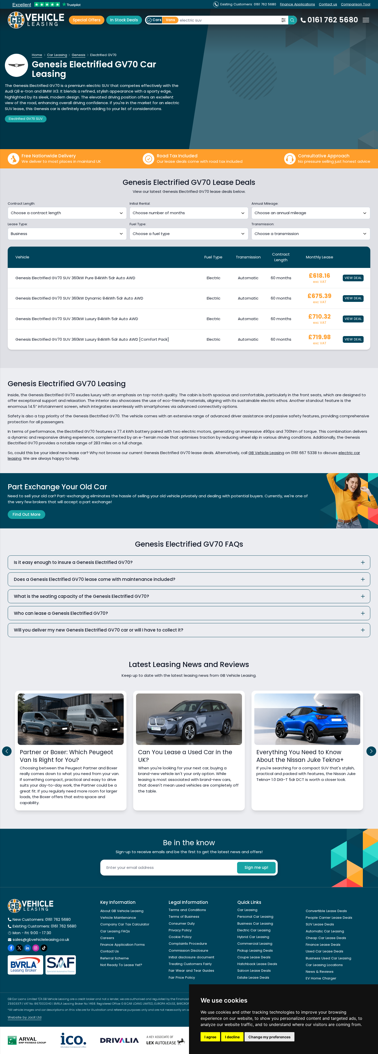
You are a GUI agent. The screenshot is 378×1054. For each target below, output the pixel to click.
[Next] (371, 751)
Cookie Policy (180, 936)
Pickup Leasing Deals (255, 950)
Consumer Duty (182, 923)
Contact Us (109, 951)
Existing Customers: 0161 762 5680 (44, 926)
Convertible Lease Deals (326, 910)
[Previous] (7, 751)
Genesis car (45, 108)
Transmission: (262, 224)
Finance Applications (297, 4)
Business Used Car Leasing (328, 958)
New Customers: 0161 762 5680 (42, 919)
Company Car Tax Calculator (124, 924)
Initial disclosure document (191, 957)
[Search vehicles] (292, 20)
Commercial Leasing (254, 943)
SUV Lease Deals (320, 924)
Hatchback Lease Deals (257, 963)
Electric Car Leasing (254, 930)
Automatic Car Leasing (325, 931)
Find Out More (26, 514)
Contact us (328, 4)
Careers (107, 937)
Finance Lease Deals (323, 944)
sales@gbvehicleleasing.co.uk (41, 939)
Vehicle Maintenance (118, 917)
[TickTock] (44, 947)
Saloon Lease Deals (254, 970)
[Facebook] (11, 947)
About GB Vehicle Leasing (121, 910)
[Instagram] (35, 947)
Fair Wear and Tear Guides (191, 970)
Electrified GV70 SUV (26, 118)
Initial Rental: (140, 203)
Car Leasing (247, 909)
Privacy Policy (180, 930)
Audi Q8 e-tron (19, 91)
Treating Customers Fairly (190, 963)
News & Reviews (320, 971)
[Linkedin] (27, 947)
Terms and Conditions (187, 909)
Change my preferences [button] (269, 1037)
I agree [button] (210, 1037)
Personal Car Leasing (255, 916)
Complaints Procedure (188, 943)
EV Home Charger (321, 978)
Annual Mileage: (264, 203)
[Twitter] (19, 947)
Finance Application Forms (122, 944)
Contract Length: (21, 203)
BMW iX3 (50, 91)
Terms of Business (184, 916)
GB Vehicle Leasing (266, 452)
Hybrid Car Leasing (253, 936)
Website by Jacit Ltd (24, 1017)
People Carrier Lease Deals (329, 917)
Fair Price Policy (182, 977)
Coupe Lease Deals (254, 957)
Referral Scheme (114, 958)
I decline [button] (232, 1037)
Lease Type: (18, 224)
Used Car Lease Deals (324, 951)
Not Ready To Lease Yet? (121, 964)
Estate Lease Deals (253, 977)
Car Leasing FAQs (115, 931)
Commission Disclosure (188, 950)
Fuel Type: (138, 224)
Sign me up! (256, 867)
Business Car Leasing (255, 923)
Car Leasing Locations (324, 964)
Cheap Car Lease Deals (326, 937)
